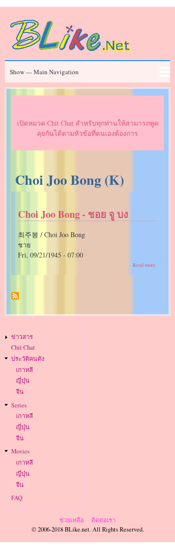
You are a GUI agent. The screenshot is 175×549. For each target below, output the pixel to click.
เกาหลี (24, 370)
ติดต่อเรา (103, 520)
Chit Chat (23, 347)
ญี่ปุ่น (23, 380)
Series (19, 405)
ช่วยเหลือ (71, 520)
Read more (144, 264)
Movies (20, 451)
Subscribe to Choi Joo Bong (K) (15, 299)
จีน (20, 392)
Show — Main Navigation (44, 71)
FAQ (16, 498)
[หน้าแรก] (70, 52)
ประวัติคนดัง (27, 359)
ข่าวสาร (22, 337)
